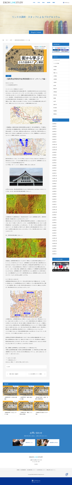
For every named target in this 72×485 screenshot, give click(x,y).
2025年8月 (54, 154)
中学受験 (55, 66)
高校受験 (55, 110)
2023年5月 (54, 225)
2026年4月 (54, 134)
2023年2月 (54, 233)
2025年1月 (54, 173)
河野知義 (55, 91)
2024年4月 (54, 196)
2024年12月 (54, 175)
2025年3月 (54, 167)
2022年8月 (54, 248)
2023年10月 (54, 212)
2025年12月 (54, 144)
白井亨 (9, 366)
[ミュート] (65, 270)
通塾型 (54, 2)
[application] (60, 267)
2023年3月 (54, 230)
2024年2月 (54, 201)
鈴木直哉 (55, 107)
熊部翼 (54, 98)
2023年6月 (54, 222)
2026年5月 (54, 131)
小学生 (34, 2)
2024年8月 (54, 186)
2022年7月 (54, 251)
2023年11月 (54, 209)
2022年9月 (54, 246)
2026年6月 (54, 128)
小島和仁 (55, 82)
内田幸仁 (55, 69)
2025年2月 (54, 170)
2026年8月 (54, 123)
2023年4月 (54, 227)
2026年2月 (54, 139)
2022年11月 (54, 240)
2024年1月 (54, 204)
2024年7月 (54, 188)
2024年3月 (54, 199)
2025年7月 (54, 157)
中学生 (39, 2)
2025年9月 (54, 152)
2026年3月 (54, 136)
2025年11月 (54, 147)
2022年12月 (54, 238)
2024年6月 (54, 191)
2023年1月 (54, 235)
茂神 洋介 (55, 104)
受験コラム (55, 72)
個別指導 (48, 2)
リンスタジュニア (56, 60)
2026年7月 (54, 126)
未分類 (54, 85)
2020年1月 (54, 253)
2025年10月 (54, 149)
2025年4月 (54, 165)
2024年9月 (54, 183)
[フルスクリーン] (67, 270)
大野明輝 (55, 79)
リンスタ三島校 (56, 63)
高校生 (43, 2)
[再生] (53, 270)
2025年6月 (54, 160)
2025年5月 (54, 162)
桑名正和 (55, 88)
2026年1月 (54, 141)
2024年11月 (54, 178)
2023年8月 (54, 217)
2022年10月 (54, 243)
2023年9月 (54, 214)
